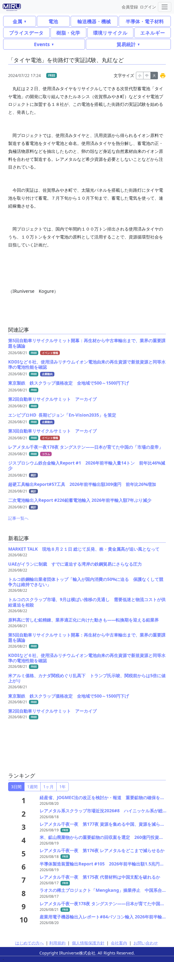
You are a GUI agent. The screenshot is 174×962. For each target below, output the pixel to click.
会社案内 (119, 943)
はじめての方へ (29, 943)
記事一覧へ (18, 518)
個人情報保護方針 (88, 943)
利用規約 (57, 943)
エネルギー (152, 32)
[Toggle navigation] (164, 7)
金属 (17, 21)
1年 (62, 786)
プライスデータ (26, 32)
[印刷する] (163, 75)
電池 (53, 21)
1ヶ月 (48, 786)
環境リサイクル (110, 32)
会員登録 (130, 7)
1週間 (32, 786)
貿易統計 (126, 44)
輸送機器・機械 (94, 21)
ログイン (148, 7)
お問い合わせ (145, 943)
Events (42, 44)
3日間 (16, 786)
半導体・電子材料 (145, 21)
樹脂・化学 (68, 32)
